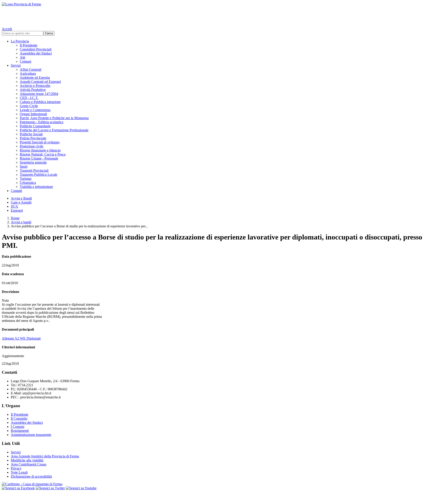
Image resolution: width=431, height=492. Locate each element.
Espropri (17, 210)
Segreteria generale (33, 162)
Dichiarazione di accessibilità (31, 476)
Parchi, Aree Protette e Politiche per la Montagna (54, 118)
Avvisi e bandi (21, 222)
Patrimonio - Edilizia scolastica (41, 122)
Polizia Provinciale (33, 138)
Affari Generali (30, 69)
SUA (14, 206)
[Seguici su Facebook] (18, 488)
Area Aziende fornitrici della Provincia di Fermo (45, 456)
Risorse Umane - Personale (39, 158)
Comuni (25, 61)
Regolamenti (20, 431)
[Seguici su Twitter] (50, 488)
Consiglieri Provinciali (35, 49)
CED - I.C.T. (29, 98)
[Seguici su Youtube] (81, 488)
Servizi (16, 65)
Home (15, 218)
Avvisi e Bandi (21, 198)
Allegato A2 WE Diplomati (21, 338)
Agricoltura (28, 73)
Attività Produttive (33, 90)
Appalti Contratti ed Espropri (40, 81)
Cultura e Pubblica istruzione (40, 102)
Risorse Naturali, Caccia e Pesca (43, 154)
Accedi (7, 29)
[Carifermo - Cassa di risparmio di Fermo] (215, 484)
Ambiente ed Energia (35, 77)
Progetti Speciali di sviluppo (39, 142)
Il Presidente (28, 45)
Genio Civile (29, 106)
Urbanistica (28, 182)
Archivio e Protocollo (35, 86)
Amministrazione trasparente (31, 435)
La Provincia (20, 41)
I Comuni (17, 426)
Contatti (16, 191)
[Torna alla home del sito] (215, 13)
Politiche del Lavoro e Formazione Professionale (54, 130)
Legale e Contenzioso (35, 110)
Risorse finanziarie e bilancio (40, 150)
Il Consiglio (19, 418)
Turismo (25, 178)
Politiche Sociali (31, 134)
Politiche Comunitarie (35, 126)
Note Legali (19, 472)
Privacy (16, 468)
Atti (22, 57)
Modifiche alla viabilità (27, 460)
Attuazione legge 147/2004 (39, 94)
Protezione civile (31, 146)
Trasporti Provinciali (34, 170)
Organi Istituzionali (33, 114)
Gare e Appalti (21, 202)
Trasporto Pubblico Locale (38, 174)
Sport (23, 166)
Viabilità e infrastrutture (36, 187)
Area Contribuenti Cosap (28, 464)
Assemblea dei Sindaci (36, 53)
